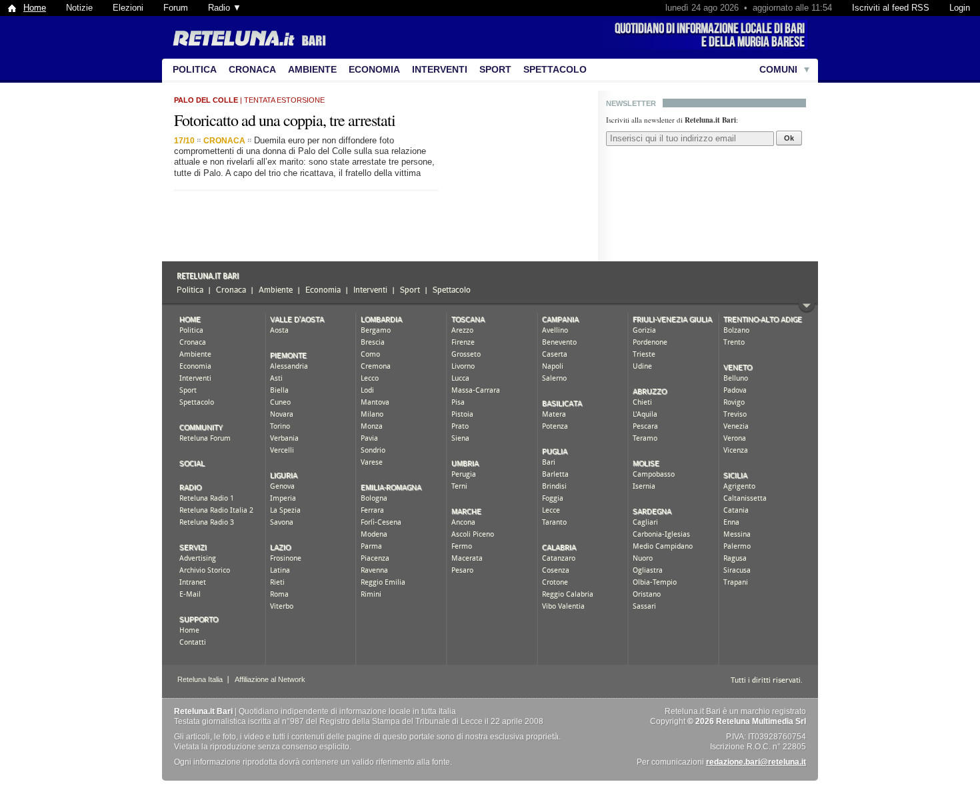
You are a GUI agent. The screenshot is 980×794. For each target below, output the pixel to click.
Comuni (778, 69)
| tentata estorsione (249, 100)
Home (34, 8)
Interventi (439, 69)
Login (959, 8)
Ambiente (312, 69)
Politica (195, 69)
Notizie (79, 8)
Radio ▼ (224, 8)
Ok (789, 138)
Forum (175, 8)
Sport (495, 69)
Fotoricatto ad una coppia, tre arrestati (284, 120)
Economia (374, 69)
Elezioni (128, 8)
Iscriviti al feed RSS (890, 8)
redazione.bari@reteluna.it (756, 762)
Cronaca (252, 69)
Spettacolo (555, 69)
